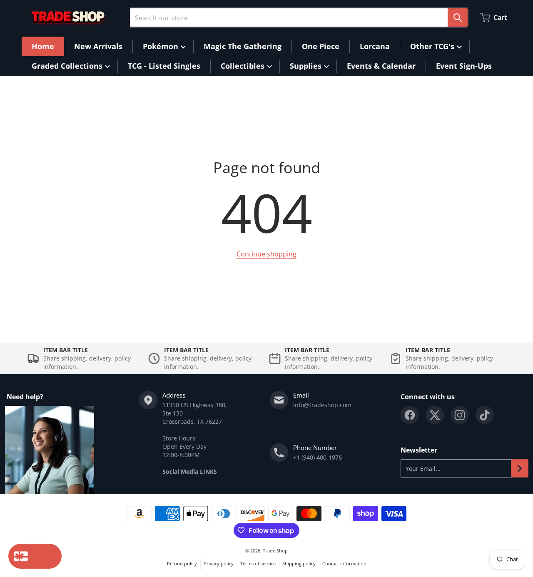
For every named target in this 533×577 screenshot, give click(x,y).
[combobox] (298, 17)
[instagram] (460, 415)
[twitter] (435, 415)
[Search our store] (458, 17)
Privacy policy (219, 563)
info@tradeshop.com (322, 405)
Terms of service (258, 563)
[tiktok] (485, 415)
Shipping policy (299, 563)
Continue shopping (266, 254)
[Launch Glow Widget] (35, 556)
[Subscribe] (519, 468)
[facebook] (410, 415)
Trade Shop (275, 550)
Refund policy (182, 563)
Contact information (344, 563)
